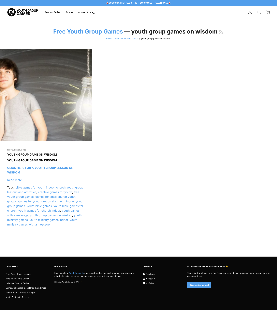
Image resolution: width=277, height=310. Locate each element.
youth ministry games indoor (48, 220)
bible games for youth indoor (35, 187)
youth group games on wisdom (51, 215)
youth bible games (39, 206)
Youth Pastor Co (76, 273)
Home (109, 38)
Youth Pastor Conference (17, 297)
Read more (14, 180)
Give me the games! (199, 285)
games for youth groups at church (41, 201)
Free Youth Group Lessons (18, 274)
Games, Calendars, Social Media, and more (26, 288)
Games (69, 12)
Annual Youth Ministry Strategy (20, 292)
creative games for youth (55, 192)
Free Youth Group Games (88, 31)
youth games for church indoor (39, 210)
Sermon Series (52, 12)
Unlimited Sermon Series (17, 283)
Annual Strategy (87, 12)
